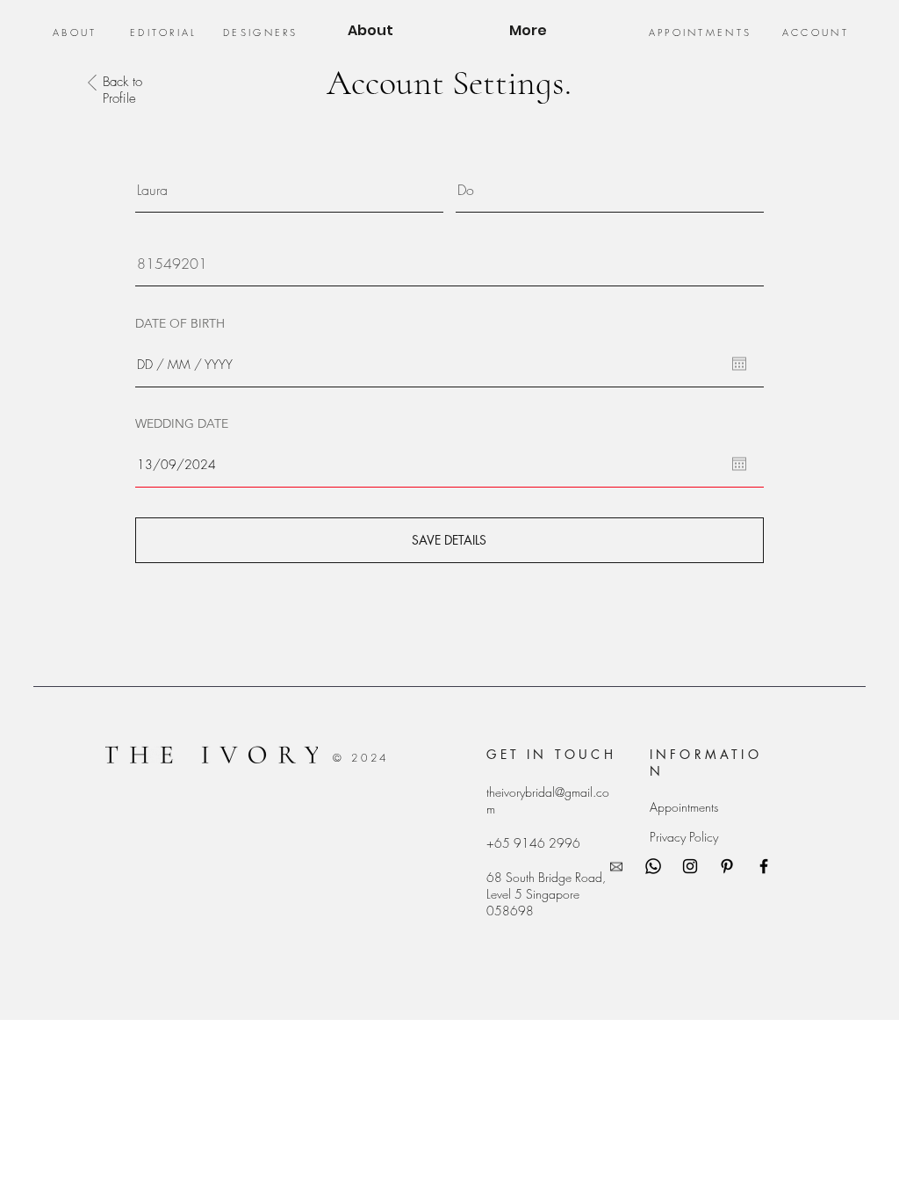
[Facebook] (763, 866)
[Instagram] (690, 866)
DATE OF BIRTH (180, 323)
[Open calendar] (739, 364)
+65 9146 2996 (533, 843)
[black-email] (616, 866)
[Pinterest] (727, 866)
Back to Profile (122, 90)
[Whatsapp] (653, 866)
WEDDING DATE (181, 423)
